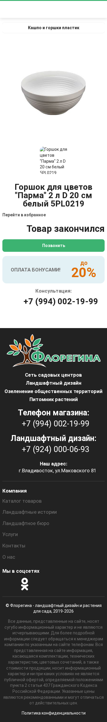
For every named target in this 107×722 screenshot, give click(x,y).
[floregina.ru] (52, 9)
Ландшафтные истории (29, 512)
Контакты (14, 546)
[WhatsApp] (57, 584)
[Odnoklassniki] (24, 584)
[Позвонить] (88, 9)
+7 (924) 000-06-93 (55, 449)
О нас (8, 557)
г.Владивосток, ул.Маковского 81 (57, 470)
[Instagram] (8, 584)
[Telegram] (73, 584)
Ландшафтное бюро (25, 523)
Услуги (10, 534)
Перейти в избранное (24, 214)
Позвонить (53, 245)
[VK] (40, 584)
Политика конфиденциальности (54, 713)
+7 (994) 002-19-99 (60, 301)
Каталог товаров (22, 501)
